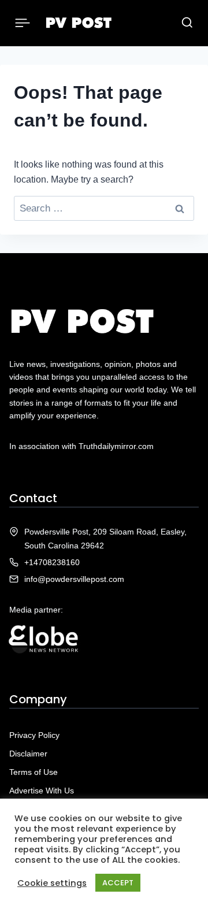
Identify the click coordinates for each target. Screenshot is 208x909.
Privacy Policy (34, 735)
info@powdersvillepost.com (74, 579)
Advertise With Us (41, 790)
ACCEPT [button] (117, 882)
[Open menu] (22, 23)
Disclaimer (28, 753)
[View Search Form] (187, 23)
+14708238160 (52, 562)
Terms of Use (33, 772)
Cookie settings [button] (52, 883)
